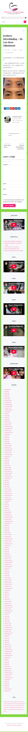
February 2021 (8, 512)
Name (4, 183)
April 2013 (7, 687)
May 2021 (7, 506)
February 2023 (8, 467)
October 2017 (8, 586)
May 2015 (7, 640)
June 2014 (7, 661)
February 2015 (8, 646)
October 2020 (8, 519)
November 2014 (8, 651)
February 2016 (8, 623)
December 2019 (8, 538)
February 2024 (8, 445)
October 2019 (8, 542)
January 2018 (8, 581)
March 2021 (7, 510)
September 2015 (8, 633)
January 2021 (8, 514)
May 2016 (7, 618)
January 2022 (8, 491)
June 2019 (7, 549)
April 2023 (7, 464)
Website (5, 194)
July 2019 (7, 547)
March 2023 (7, 465)
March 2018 (7, 577)
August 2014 (7, 657)
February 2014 (8, 668)
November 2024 (8, 428)
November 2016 (8, 607)
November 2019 (8, 540)
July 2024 (7, 436)
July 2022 (7, 480)
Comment (6, 164)
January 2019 (8, 558)
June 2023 (7, 460)
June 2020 (7, 527)
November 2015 (8, 629)
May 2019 (7, 551)
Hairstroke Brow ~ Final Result (12, 247)
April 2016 (7, 620)
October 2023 (8, 452)
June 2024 (7, 437)
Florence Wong (9, 52)
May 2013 (7, 685)
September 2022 (8, 477)
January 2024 (8, 447)
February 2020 (8, 534)
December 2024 (8, 426)
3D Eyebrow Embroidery (8, 701)
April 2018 (7, 575)
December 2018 (8, 560)
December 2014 (8, 649)
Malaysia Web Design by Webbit (14, 725)
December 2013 (8, 672)
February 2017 (8, 601)
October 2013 (8, 676)
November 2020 (8, 517)
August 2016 (7, 612)
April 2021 (7, 508)
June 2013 (7, 683)
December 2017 (8, 583)
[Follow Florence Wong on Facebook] (4, 125)
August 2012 (7, 690)
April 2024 (7, 441)
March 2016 (7, 622)
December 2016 (8, 605)
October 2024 (8, 430)
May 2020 (7, 529)
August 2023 (7, 456)
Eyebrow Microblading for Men (12, 248)
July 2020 (7, 525)
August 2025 (7, 411)
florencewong (8, 709)
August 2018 (7, 568)
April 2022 (7, 486)
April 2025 (7, 419)
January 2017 (8, 603)
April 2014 (7, 664)
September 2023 (8, 454)
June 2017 (7, 594)
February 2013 (8, 689)
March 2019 (7, 555)
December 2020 (8, 516)
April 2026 (7, 397)
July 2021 (7, 503)
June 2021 (7, 504)
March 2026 (7, 398)
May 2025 (7, 417)
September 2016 (8, 610)
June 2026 (7, 393)
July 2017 (7, 592)
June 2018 (7, 571)
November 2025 (8, 406)
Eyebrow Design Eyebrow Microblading (14, 250)
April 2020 (7, 530)
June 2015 (7, 638)
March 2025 (7, 421)
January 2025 (8, 424)
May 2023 (7, 462)
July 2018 (7, 570)
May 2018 (7, 573)
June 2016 (7, 616)
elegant (8, 703)
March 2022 (7, 488)
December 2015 (8, 627)
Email (5, 189)
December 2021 (8, 493)
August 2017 (7, 590)
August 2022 (7, 478)
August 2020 (7, 523)
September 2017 (8, 588)
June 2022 (7, 482)
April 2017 (7, 597)
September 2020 (8, 521)
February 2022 (8, 490)
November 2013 (8, 674)
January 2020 (8, 536)
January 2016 (8, 625)
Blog (5, 30)
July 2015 (7, 636)
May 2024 (7, 439)
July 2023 (7, 458)
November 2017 (8, 584)
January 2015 (8, 648)
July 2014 (7, 659)
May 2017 (7, 596)
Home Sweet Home (7, 146)
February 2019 (8, 557)
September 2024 (8, 432)
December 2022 (8, 471)
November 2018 (8, 562)
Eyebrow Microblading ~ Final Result (13, 241)
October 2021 (8, 497)
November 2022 (8, 473)
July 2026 (7, 391)
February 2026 (8, 400)
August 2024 (7, 434)
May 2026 (7, 395)
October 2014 (8, 653)
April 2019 (7, 553)
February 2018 (8, 579)
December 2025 (8, 404)
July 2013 (7, 681)
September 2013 (8, 677)
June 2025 (7, 415)
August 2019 (7, 545)
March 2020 (7, 532)
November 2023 (8, 451)
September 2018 (8, 566)
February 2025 (8, 423)
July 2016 (7, 614)
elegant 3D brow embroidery (16, 703)
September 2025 (8, 410)
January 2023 (8, 469)
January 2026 (8, 402)
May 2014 (7, 663)
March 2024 (7, 443)
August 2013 (7, 679)
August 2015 (7, 635)
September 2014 (8, 655)
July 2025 (7, 413)
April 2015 (7, 642)
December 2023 (8, 449)
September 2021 (8, 499)
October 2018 (8, 564)
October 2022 (8, 475)
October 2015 (8, 631)
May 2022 (7, 484)
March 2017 (7, 599)
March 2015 (7, 644)
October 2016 (8, 609)
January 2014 (8, 670)
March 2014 (7, 666)
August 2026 (7, 389)
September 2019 (8, 543)
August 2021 (7, 501)
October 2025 (8, 408)
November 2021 (8, 495)
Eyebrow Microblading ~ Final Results (20, 147)
